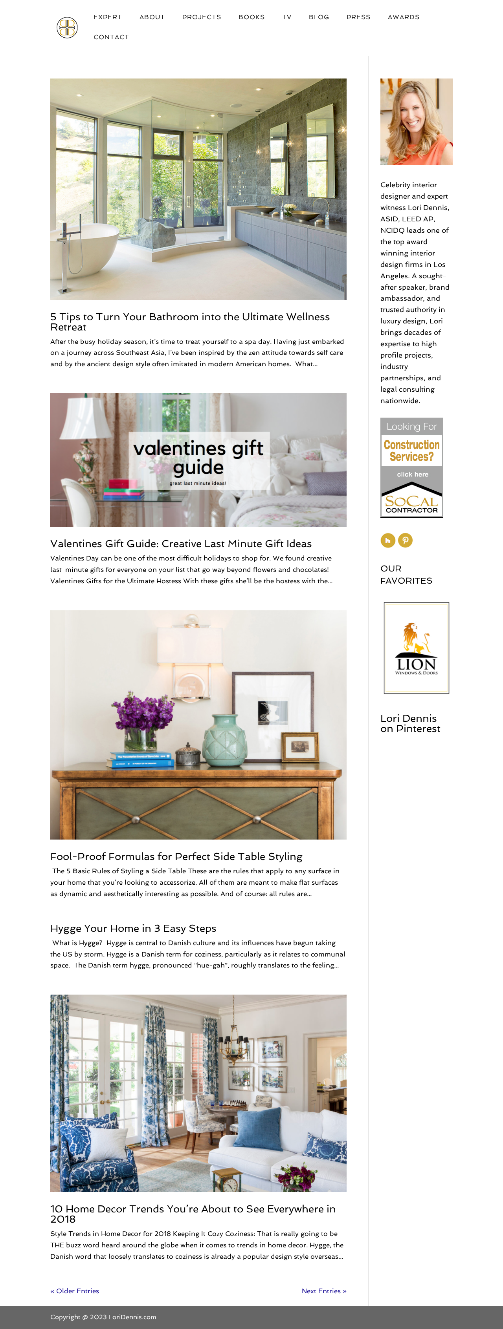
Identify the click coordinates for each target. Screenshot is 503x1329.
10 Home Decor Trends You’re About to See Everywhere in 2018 (193, 1214)
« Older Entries (74, 1291)
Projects (201, 18)
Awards (404, 18)
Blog (319, 18)
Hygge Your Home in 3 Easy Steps (133, 928)
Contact (111, 38)
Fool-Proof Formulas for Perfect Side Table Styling (176, 856)
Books (252, 18)
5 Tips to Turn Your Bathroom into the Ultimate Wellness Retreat (190, 322)
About (152, 18)
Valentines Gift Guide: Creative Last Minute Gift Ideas (181, 543)
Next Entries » (324, 1291)
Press (359, 18)
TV (287, 18)
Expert (108, 18)
